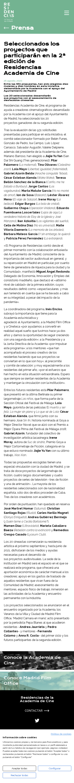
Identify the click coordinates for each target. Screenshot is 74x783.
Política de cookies (61, 733)
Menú (66, 12)
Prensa (22, 28)
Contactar (34, 710)
